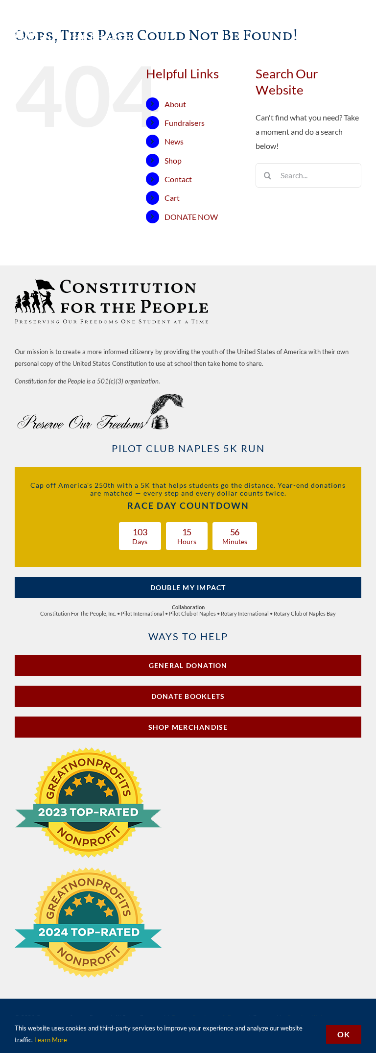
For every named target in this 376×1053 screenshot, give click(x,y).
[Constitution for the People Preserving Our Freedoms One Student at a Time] (113, 280)
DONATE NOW (191, 216)
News (174, 141)
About (175, 104)
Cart (172, 197)
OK (344, 1034)
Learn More (50, 1040)
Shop (173, 160)
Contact (178, 179)
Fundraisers (184, 122)
